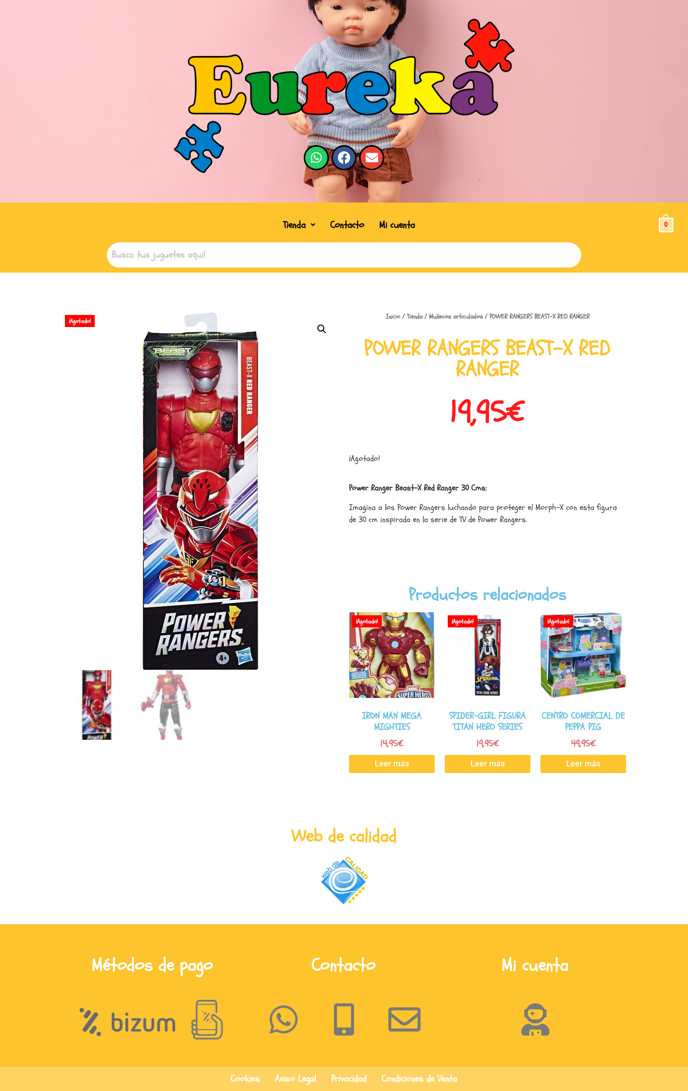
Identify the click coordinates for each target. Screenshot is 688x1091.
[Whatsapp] (316, 157)
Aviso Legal (295, 1078)
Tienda (294, 224)
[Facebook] (344, 157)
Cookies (245, 1078)
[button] (299, 225)
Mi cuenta (397, 224)
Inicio (393, 316)
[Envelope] (371, 157)
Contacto (347, 224)
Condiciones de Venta (419, 1078)
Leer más (392, 763)
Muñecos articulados (456, 316)
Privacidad (349, 1078)
